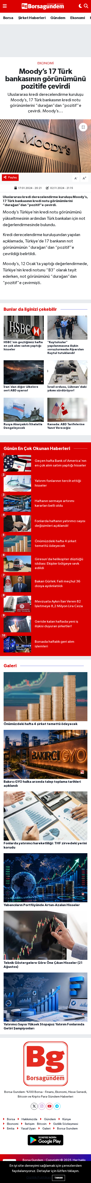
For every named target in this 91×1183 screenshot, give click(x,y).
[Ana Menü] (5, 6)
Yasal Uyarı (28, 1128)
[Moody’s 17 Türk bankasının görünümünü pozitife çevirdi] (45, 146)
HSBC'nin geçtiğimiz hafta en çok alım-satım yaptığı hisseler (23, 346)
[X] (34, 1106)
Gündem (57, 18)
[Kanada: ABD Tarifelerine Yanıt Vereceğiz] (67, 409)
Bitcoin (42, 1123)
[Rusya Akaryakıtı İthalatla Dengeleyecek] (24, 409)
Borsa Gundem (67, 1128)
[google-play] (45, 1141)
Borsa (8, 18)
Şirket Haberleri (32, 18)
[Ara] (86, 6)
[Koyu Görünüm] (80, 6)
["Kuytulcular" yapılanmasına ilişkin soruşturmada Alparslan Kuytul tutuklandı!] (67, 327)
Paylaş (12, 177)
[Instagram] (41, 1106)
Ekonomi (77, 18)
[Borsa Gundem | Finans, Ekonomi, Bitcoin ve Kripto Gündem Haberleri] (43, 6)
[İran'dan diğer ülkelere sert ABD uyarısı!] (24, 372)
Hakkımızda (29, 1119)
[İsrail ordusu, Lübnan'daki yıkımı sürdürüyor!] (67, 372)
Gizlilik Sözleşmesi (65, 1123)
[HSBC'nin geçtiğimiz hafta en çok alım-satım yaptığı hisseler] (24, 327)
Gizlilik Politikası (38, 1177)
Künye (66, 1119)
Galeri (46, 1128)
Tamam (58, 1178)
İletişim (29, 1123)
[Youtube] (49, 1106)
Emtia (10, 1128)
